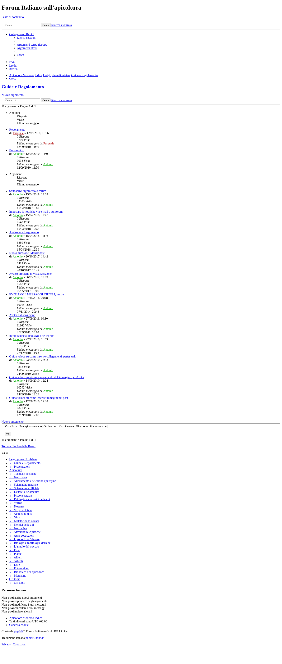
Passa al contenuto (13, 17)
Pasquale (18, 133)
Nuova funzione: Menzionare (27, 253)
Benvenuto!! (16, 150)
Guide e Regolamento (23, 86)
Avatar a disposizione (22, 315)
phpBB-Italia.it (35, 637)
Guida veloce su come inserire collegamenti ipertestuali (42, 356)
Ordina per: (51, 426)
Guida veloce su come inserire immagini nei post (38, 397)
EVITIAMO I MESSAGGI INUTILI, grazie (36, 294)
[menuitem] (26, 37)
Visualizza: (12, 426)
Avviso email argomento (24, 232)
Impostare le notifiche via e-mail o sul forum (36, 211)
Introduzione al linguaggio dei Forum (31, 335)
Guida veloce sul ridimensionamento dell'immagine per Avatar (46, 377)
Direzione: (82, 426)
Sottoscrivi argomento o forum (27, 191)
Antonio (18, 153)
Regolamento (17, 129)
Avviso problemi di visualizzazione (30, 273)
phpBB (18, 631)
